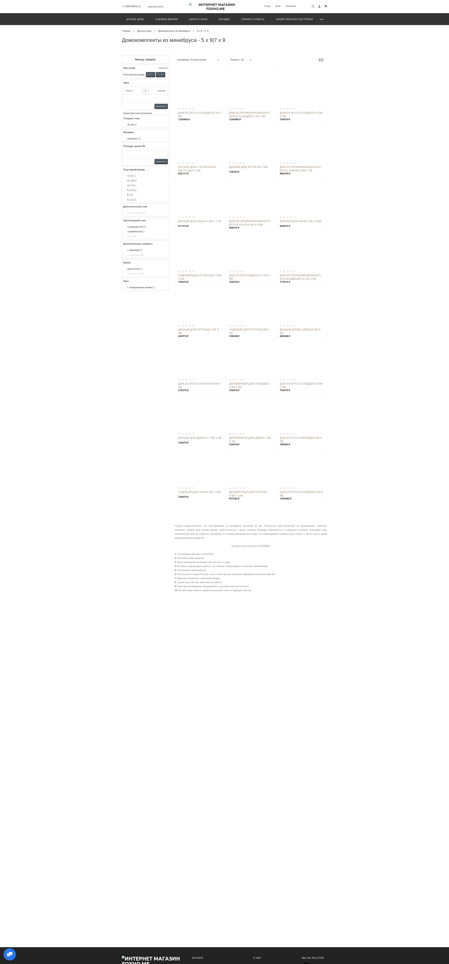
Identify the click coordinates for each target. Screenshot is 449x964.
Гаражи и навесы (252, 19)
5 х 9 (150, 74)
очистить (163, 68)
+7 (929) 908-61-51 (131, 6)
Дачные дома (135, 19)
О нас (267, 6)
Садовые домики (166, 19)
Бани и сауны (198, 19)
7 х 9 (160, 74)
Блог (278, 6)
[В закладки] (221, 72)
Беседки (224, 19)
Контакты (291, 6)
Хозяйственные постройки (294, 19)
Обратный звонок (155, 7)
